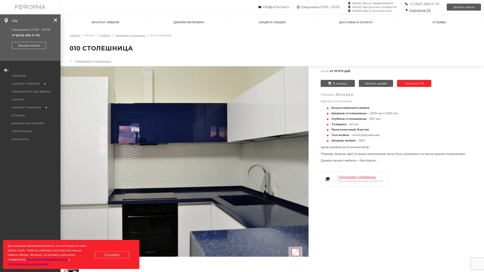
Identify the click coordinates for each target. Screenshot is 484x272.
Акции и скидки (272, 22)
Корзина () (420, 10)
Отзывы (439, 22)
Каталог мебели (105, 22)
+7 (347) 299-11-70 (424, 4)
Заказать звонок (464, 7)
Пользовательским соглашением (28, 263)
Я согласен (112, 254)
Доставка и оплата (355, 22)
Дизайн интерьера (188, 22)
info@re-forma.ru (276, 7)
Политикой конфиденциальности (47, 259)
